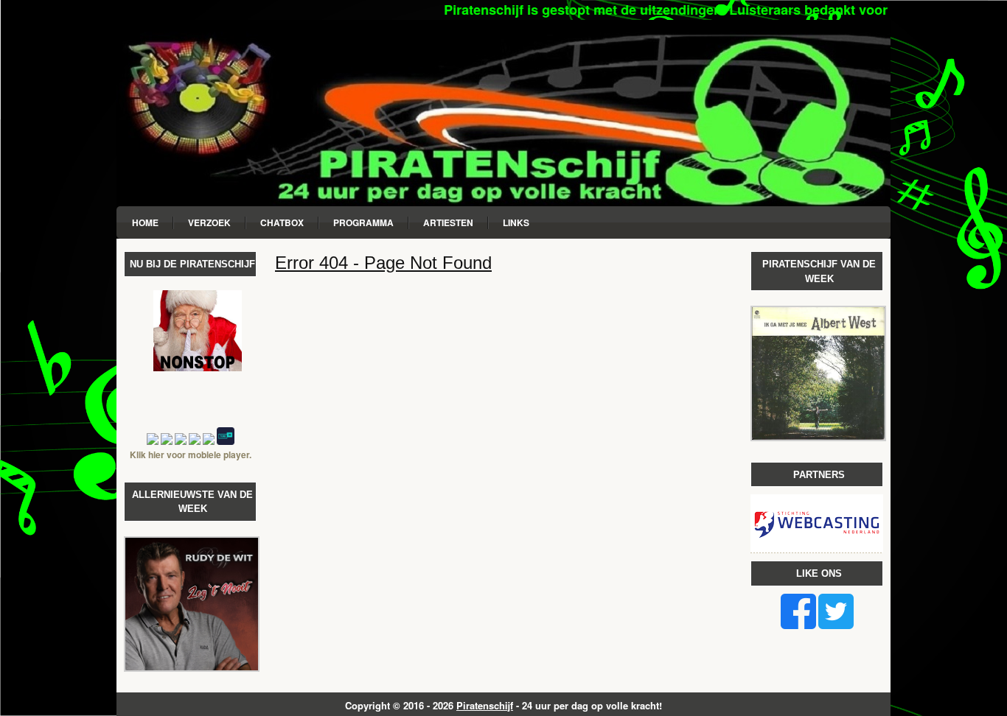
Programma (363, 222)
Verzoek (209, 222)
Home (145, 222)
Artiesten (448, 222)
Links (516, 222)
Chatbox (282, 222)
